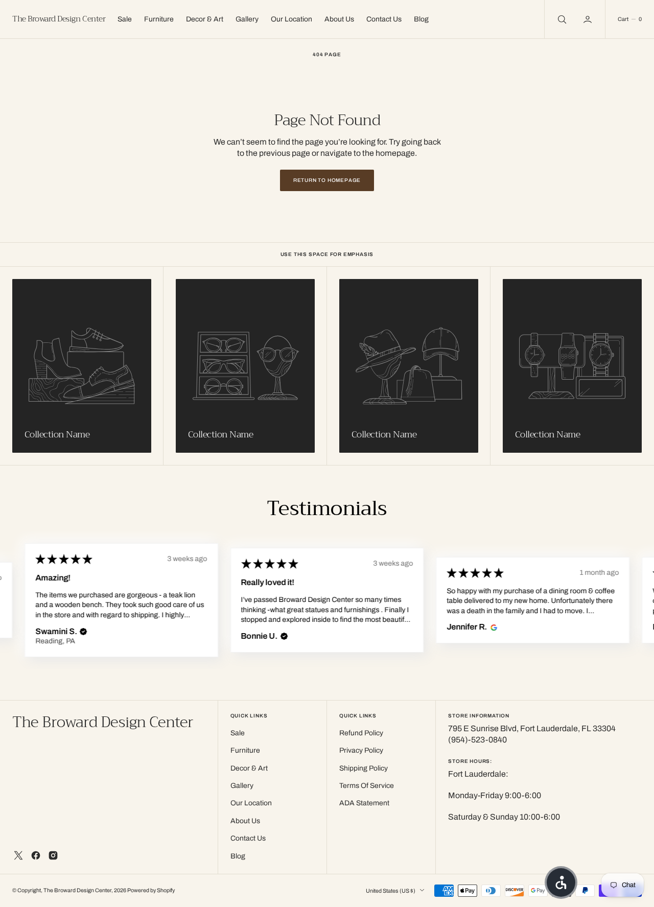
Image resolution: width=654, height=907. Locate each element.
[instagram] (53, 855)
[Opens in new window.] (492, 627)
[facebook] (36, 855)
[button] (588, 19)
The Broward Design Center (77, 890)
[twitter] (18, 855)
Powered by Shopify (151, 890)
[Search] (561, 19)
